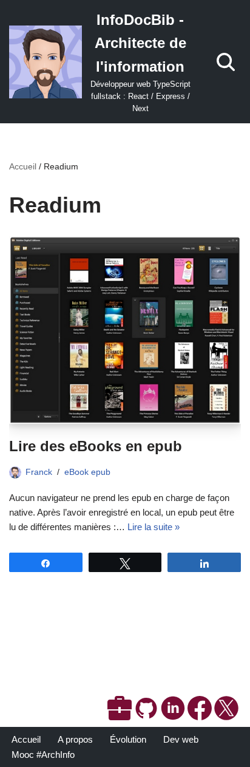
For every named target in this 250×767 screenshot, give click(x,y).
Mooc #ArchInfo (43, 754)
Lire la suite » (153, 527)
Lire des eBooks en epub (95, 446)
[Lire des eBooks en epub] (125, 330)
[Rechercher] (226, 62)
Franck (38, 472)
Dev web (180, 739)
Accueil (22, 166)
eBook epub (87, 472)
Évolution (128, 739)
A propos (75, 739)
